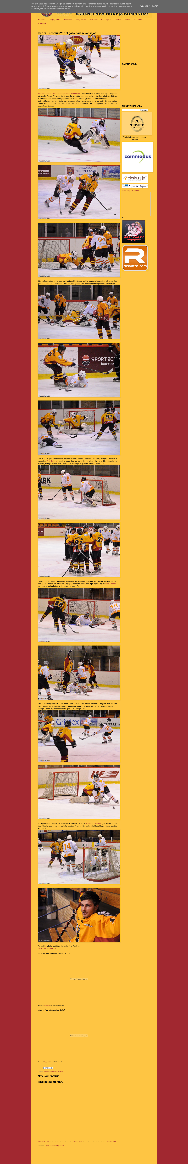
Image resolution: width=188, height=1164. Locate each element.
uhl (58, 1071)
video (61, 1071)
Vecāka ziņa (111, 1141)
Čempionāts (81, 20)
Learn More (144, 6)
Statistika (94, 20)
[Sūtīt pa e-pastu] (44, 1068)
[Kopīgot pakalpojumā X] (49, 1068)
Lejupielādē (47, 1005)
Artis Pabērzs (52, 461)
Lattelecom (53, 1071)
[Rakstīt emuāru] (46, 1068)
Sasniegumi (106, 20)
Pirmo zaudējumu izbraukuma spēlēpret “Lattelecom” (59, 93)
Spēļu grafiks (54, 20)
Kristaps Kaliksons (93, 823)
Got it (155, 6)
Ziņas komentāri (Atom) (54, 1145)
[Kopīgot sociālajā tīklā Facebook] (51, 1068)
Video (127, 20)
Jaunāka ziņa (43, 1141)
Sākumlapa (77, 1141)
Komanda (68, 20)
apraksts (46, 1071)
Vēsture (118, 20)
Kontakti (42, 24)
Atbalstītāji (138, 20)
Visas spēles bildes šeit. (47, 948)
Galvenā (41, 20)
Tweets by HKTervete (130, 190)
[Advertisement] (138, 46)
